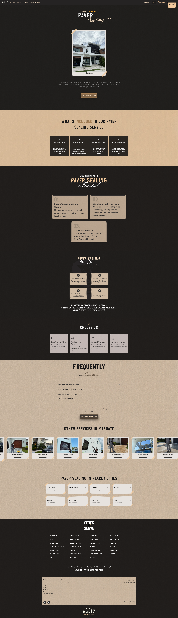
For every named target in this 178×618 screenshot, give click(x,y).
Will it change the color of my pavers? (68, 394)
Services (45, 582)
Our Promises (46, 585)
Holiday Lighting (46, 589)
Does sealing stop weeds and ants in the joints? (70, 389)
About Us (45, 583)
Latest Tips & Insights (65, 582)
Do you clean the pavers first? (65, 399)
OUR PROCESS (33, 2)
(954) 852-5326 (130, 580)
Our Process (46, 587)
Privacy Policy (46, 591)
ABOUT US (19, 2)
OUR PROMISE (25, 2)
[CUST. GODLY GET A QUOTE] (171, 2)
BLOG (38, 2)
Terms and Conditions (48, 593)
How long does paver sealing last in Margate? (69, 384)
